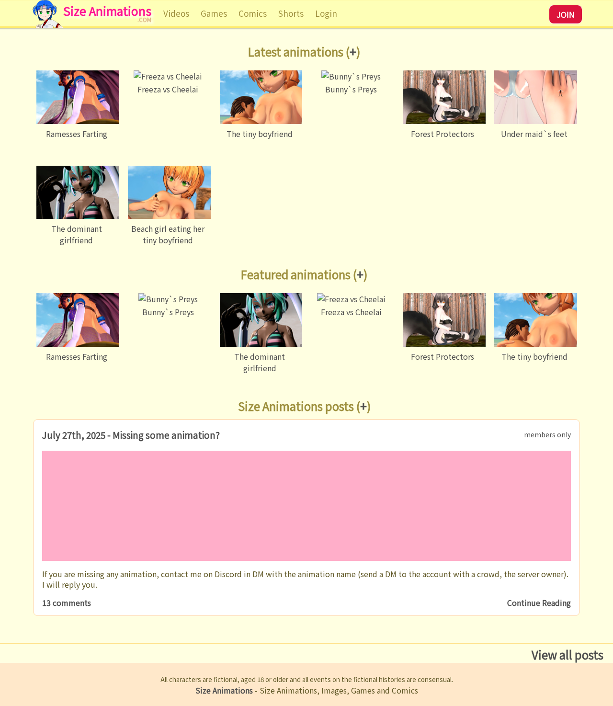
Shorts (291, 13)
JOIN (566, 14)
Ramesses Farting (76, 133)
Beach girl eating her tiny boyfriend (167, 234)
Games (214, 13)
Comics (252, 13)
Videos (176, 13)
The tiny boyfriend (260, 133)
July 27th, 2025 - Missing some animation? (131, 434)
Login (326, 13)
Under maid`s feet (534, 133)
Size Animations (107, 15)
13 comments (66, 602)
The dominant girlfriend (76, 234)
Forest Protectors (442, 133)
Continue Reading (539, 602)
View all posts (567, 654)
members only (547, 434)
